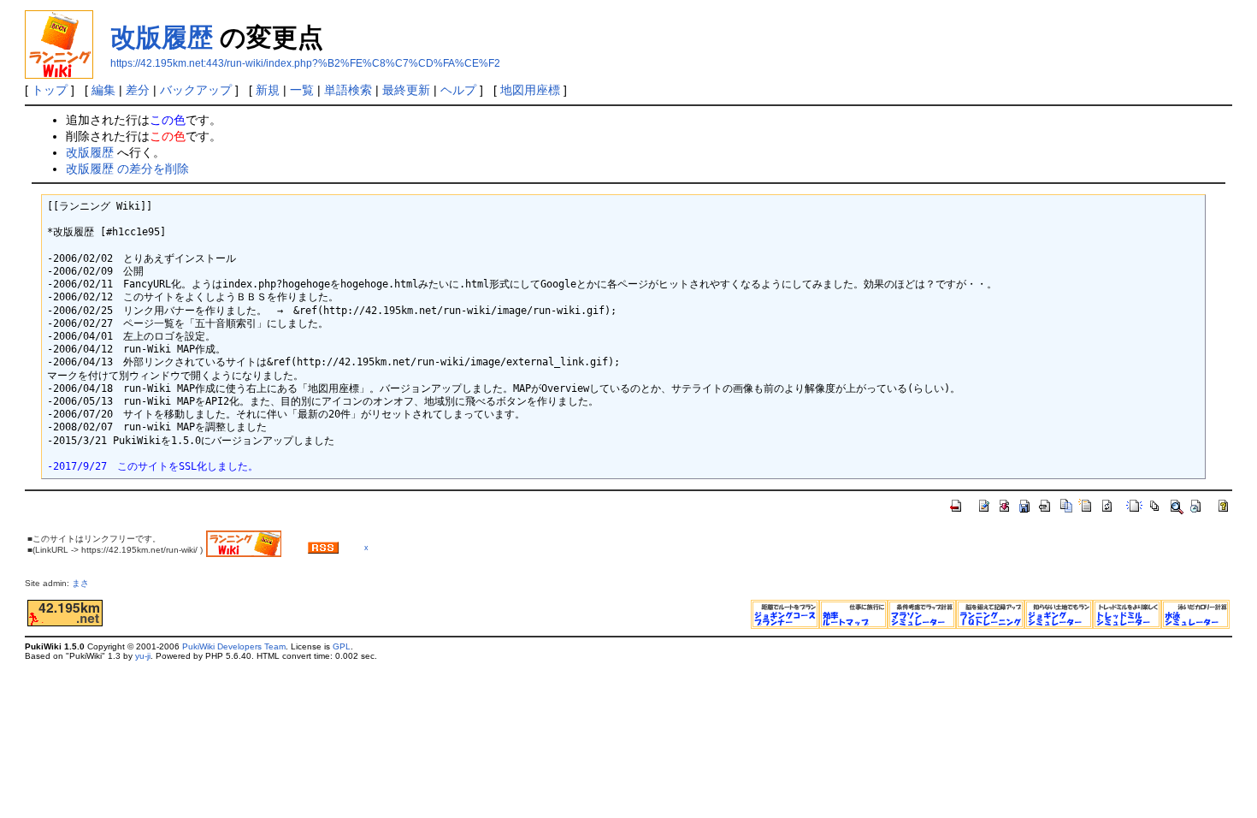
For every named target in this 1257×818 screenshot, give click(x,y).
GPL (342, 646)
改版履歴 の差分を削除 (127, 168)
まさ (84, 583)
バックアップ (196, 90)
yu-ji (142, 656)
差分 (138, 90)
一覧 (302, 90)
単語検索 (348, 90)
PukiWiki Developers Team (234, 646)
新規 (268, 90)
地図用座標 (530, 90)
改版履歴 (161, 37)
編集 (103, 90)
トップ (50, 90)
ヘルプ (458, 90)
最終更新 (406, 90)
